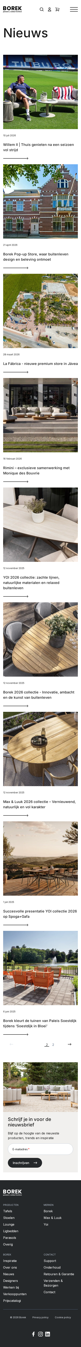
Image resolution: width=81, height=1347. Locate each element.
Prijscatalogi (12, 1301)
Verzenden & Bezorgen (53, 1283)
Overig (8, 1244)
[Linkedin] (47, 1335)
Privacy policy (40, 1317)
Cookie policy (63, 1317)
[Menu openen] (74, 9)
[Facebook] (33, 1335)
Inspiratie (10, 1261)
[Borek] (12, 1193)
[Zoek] (41, 9)
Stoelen (9, 1218)
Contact (49, 1292)
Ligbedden (10, 1231)
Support (50, 1261)
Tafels (7, 1211)
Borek (48, 1211)
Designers (10, 1281)
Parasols (9, 1238)
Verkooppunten (15, 1294)
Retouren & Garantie (59, 1274)
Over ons (10, 1267)
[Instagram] (40, 1335)
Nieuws (8, 1274)
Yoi (46, 1224)
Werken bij (11, 1287)
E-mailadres (21, 1149)
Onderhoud (52, 1267)
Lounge (8, 1224)
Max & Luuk (53, 1218)
